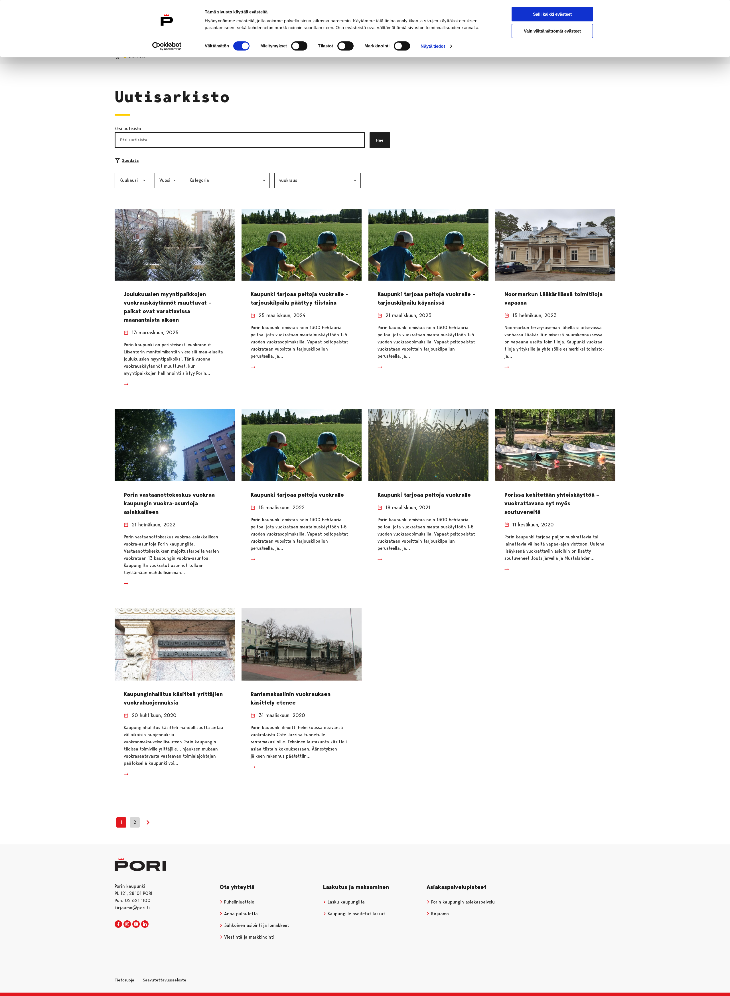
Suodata (130, 160)
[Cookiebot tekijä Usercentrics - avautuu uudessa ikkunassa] (167, 46)
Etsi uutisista (128, 128)
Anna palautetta (240, 913)
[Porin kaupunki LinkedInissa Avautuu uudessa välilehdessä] (145, 924)
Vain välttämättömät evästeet (552, 31)
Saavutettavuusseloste (164, 980)
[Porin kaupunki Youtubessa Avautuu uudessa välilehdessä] (136, 924)
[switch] (299, 46)
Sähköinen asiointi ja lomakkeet (256, 925)
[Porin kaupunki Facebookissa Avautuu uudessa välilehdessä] (118, 924)
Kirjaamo (439, 913)
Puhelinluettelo (238, 902)
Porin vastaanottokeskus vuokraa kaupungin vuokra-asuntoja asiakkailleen (169, 503)
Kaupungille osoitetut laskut (355, 913)
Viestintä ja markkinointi (248, 937)
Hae (380, 140)
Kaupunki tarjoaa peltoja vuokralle (297, 494)
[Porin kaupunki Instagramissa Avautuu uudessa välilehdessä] (127, 924)
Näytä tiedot (433, 46)
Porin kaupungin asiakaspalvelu (462, 902)
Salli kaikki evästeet (552, 14)
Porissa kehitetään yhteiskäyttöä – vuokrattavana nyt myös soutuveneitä (551, 503)
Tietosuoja (124, 980)
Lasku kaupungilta (345, 902)
